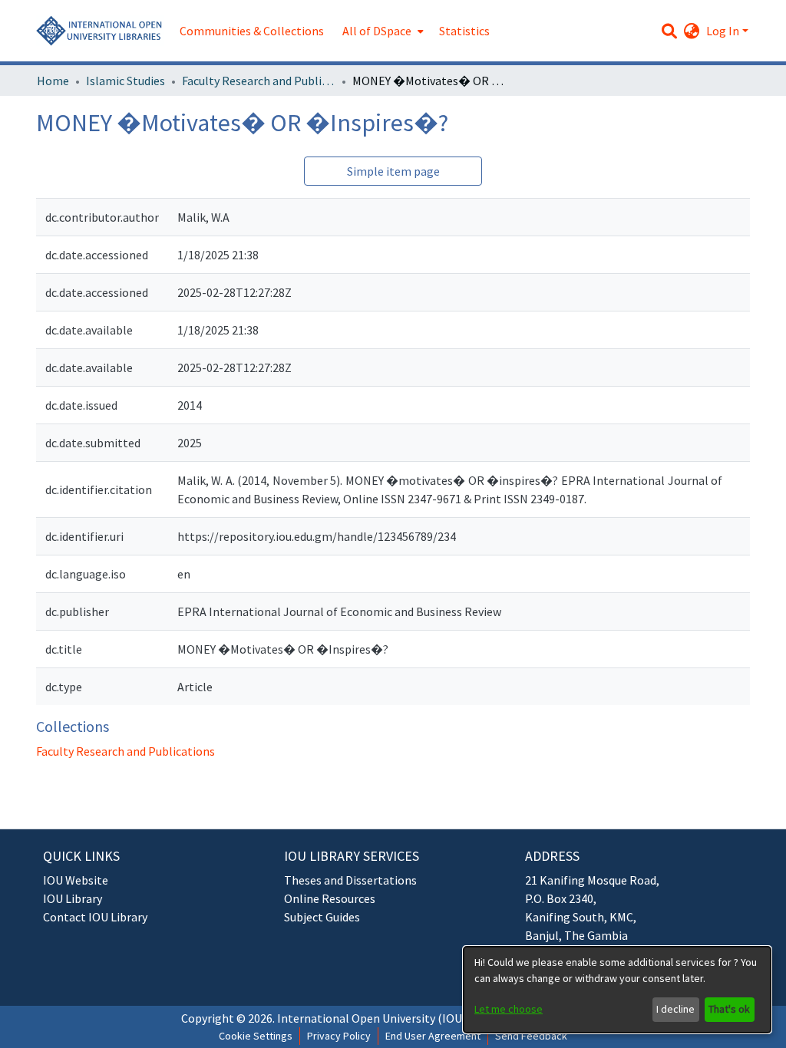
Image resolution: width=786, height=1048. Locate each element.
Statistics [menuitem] (464, 30)
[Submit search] (669, 30)
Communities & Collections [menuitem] (252, 30)
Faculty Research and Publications (258, 80)
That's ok (729, 1009)
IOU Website (75, 880)
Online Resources (329, 898)
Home (53, 80)
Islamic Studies (125, 80)
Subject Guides (322, 916)
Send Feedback (531, 1036)
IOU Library (72, 898)
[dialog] (617, 990)
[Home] (100, 30)
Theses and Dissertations (350, 880)
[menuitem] (381, 30)
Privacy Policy (339, 1036)
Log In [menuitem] (722, 30)
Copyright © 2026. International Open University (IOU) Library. (344, 1018)
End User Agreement (433, 1036)
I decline (675, 1009)
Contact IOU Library (95, 916)
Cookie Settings (255, 1036)
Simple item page (393, 171)
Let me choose (508, 1009)
